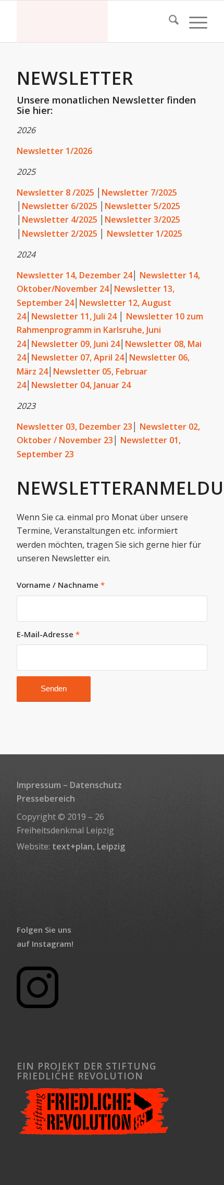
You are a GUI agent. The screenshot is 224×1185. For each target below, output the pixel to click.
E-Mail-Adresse (48, 634)
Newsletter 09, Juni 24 (75, 344)
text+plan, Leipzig (88, 846)
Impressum (39, 785)
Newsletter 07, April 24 (77, 357)
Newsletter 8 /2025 (55, 192)
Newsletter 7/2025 (139, 192)
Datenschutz (96, 785)
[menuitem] (168, 21)
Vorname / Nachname (61, 584)
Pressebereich (46, 798)
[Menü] (193, 21)
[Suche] (168, 21)
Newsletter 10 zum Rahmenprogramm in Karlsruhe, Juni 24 (110, 330)
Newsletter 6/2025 (59, 206)
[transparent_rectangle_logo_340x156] (93, 21)
